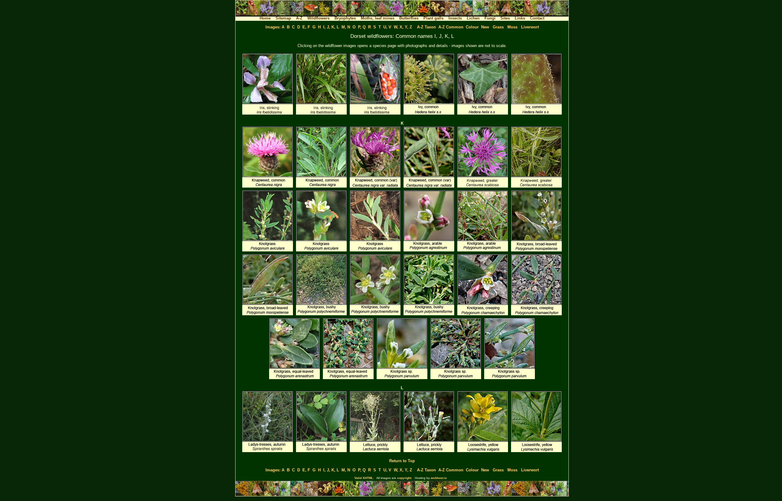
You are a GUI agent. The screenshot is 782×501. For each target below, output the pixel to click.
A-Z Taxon (426, 27)
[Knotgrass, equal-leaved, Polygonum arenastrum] (294, 378)
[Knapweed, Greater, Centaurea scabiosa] (482, 187)
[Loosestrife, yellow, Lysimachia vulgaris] (482, 451)
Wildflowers (318, 18)
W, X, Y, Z (403, 27)
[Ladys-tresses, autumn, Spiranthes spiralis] (267, 451)
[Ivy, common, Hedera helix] (429, 114)
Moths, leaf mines (377, 18)
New (485, 27)
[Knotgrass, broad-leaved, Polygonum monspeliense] (536, 251)
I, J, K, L (331, 27)
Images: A (274, 27)
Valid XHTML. (364, 478)
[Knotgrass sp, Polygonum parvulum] (402, 378)
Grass (498, 27)
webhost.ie (439, 478)
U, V (387, 27)
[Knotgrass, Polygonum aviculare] (267, 251)
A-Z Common (450, 27)
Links (520, 18)
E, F (306, 27)
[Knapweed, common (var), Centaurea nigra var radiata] (375, 187)
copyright (404, 478)
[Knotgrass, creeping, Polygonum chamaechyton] (482, 315)
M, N (346, 27)
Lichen (473, 18)
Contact (537, 18)
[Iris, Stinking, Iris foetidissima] (267, 114)
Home (265, 18)
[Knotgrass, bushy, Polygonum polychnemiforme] (321, 315)
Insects (455, 18)
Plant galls (433, 18)
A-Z (299, 18)
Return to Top (402, 461)
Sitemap (283, 18)
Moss (512, 27)
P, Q (362, 27)
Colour (472, 27)
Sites (505, 18)
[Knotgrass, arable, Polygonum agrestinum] (429, 251)
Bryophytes (345, 18)
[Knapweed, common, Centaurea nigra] (267, 187)
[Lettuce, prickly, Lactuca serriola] (375, 451)
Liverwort (530, 27)
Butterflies (408, 18)
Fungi (489, 18)
